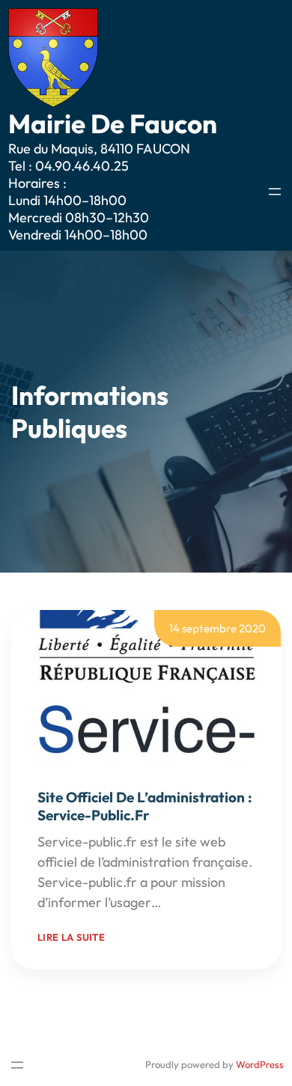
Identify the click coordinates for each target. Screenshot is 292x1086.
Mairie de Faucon (112, 123)
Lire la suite (71, 937)
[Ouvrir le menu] (275, 192)
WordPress (260, 1064)
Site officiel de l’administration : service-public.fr (144, 806)
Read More (197, 902)
